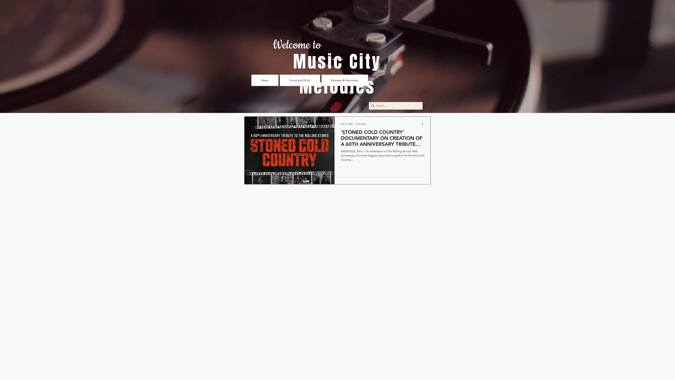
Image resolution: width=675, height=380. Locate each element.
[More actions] (424, 124)
